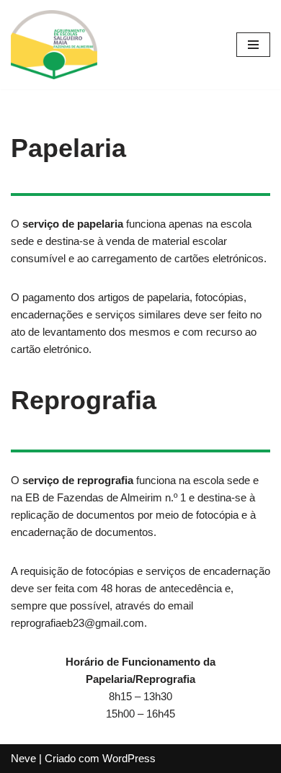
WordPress (129, 758)
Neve (23, 758)
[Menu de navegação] (253, 44)
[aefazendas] (54, 44)
